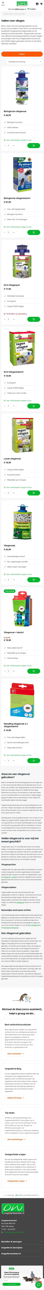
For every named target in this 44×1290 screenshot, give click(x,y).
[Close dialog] (42, 1267)
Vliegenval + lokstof (10, 877)
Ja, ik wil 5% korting (11, 1284)
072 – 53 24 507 (9, 1229)
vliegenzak (20, 902)
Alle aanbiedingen (15, 1139)
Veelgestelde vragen (16, 1181)
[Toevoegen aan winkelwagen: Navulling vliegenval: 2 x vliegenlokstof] (33, 760)
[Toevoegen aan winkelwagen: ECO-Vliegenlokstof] (33, 406)
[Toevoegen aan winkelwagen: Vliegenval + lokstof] (33, 671)
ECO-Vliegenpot (33, 925)
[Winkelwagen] (41, 4)
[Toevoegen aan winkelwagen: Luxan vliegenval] (33, 492)
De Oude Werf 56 (8, 1223)
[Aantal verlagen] (5, 145)
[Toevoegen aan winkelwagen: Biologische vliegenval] (33, 145)
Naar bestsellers (14, 1054)
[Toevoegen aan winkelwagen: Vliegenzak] (33, 579)
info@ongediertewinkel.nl (13, 1232)
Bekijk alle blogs (14, 1098)
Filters (22, 54)
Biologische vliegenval (10, 928)
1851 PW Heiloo (7, 1226)
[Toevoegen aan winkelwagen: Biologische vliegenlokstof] (33, 232)
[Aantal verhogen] (14, 145)
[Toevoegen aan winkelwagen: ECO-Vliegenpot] (33, 319)
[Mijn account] (37, 4)
